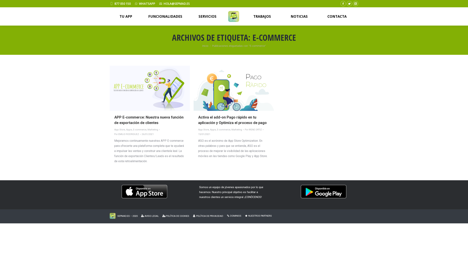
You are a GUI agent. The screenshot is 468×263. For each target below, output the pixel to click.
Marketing (153, 129)
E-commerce (139, 129)
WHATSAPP (147, 4)
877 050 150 (122, 4)
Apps (129, 129)
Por (126, 134)
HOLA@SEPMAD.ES (177, 4)
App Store (119, 129)
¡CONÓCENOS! (253, 197)
